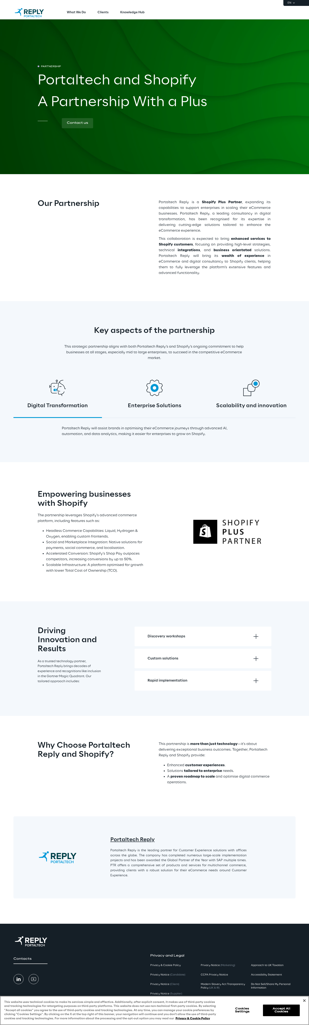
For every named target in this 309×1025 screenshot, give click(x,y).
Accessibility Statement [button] (266, 974)
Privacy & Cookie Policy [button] (165, 965)
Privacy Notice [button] (167, 974)
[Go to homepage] (33, 12)
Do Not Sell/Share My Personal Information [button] (271, 986)
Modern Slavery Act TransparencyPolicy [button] (223, 986)
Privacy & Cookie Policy (193, 1018)
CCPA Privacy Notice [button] (214, 974)
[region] (154, 1010)
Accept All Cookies (281, 1010)
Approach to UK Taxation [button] (267, 965)
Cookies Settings (242, 1010)
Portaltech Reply (132, 840)
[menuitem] (76, 12)
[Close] (304, 1000)
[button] (77, 123)
